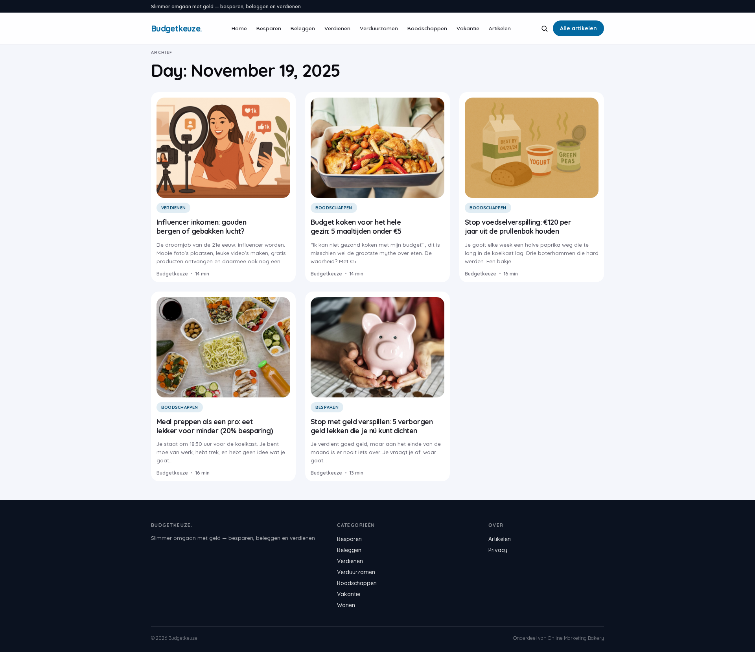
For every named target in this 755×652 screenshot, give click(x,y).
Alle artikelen (578, 28)
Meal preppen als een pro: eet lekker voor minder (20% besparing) (215, 426)
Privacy (497, 550)
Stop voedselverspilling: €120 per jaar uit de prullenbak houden (518, 227)
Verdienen (337, 28)
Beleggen (303, 28)
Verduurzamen (379, 28)
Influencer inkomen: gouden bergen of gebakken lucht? (201, 227)
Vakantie (468, 28)
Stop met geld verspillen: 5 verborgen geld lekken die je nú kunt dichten (372, 426)
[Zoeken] (544, 28)
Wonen (346, 605)
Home (239, 28)
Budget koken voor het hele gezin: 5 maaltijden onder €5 (356, 227)
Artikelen (500, 28)
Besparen (268, 28)
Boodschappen (427, 28)
